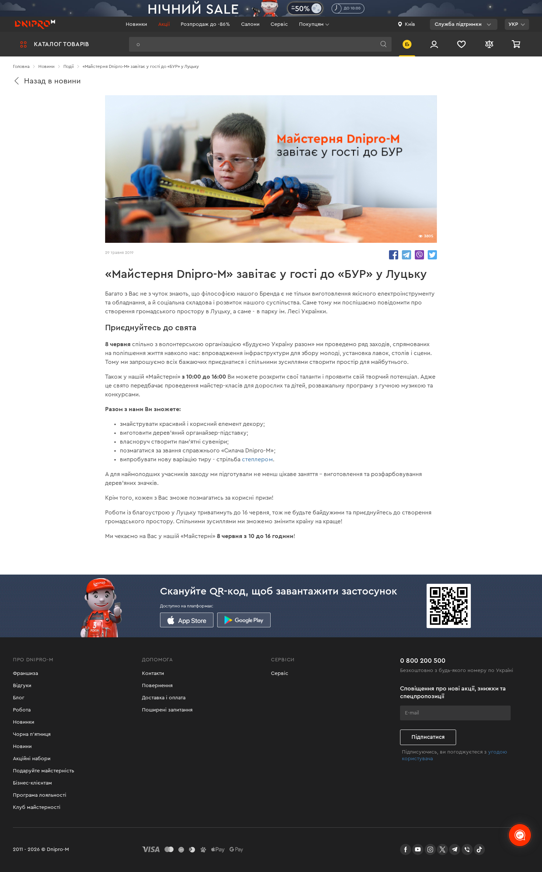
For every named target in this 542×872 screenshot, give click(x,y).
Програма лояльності (39, 795)
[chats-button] (520, 835)
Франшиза (25, 673)
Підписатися (428, 737)
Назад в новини (52, 81)
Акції (164, 24)
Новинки (136, 24)
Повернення (157, 685)
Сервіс (279, 24)
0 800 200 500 (422, 660)
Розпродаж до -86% (205, 24)
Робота (22, 710)
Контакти (153, 673)
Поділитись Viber (419, 254)
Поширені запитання (167, 710)
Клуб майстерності (36, 807)
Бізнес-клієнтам (32, 783)
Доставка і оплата (163, 697)
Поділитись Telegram (406, 254)
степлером (257, 459)
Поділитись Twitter (432, 254)
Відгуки (22, 685)
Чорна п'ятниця (32, 734)
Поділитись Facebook (393, 254)
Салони (250, 24)
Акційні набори (32, 758)
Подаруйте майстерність (43, 770)
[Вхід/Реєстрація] (434, 44)
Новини (22, 746)
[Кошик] (517, 44)
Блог (18, 697)
